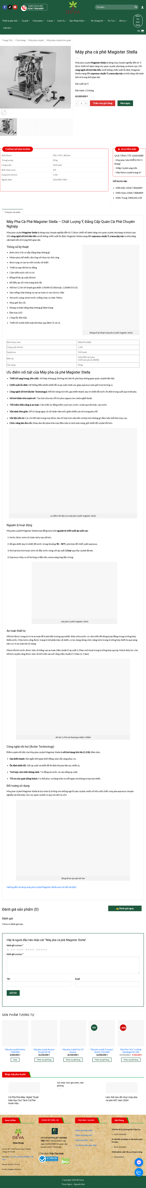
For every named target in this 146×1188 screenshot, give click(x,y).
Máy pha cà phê (36, 40)
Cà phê (25, 21)
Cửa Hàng (20, 40)
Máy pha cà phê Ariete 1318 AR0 (15, 1050)
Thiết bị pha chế (9, 21)
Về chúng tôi (97, 21)
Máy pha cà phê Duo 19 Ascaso (73, 1050)
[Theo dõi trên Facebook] (4, 7)
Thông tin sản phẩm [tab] (12, 212)
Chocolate (38, 21)
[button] (142, 7)
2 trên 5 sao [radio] (12, 950)
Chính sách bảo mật (83, 1135)
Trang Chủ (7, 40)
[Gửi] (136, 7)
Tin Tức (111, 21)
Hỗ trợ (122, 21)
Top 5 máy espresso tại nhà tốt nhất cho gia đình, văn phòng (71, 1082)
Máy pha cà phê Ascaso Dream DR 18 (44, 1050)
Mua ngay (125, 103)
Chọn (15, 1060)
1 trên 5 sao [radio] (7, 950)
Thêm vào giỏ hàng (102, 103)
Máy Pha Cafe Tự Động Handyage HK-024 (130, 1050)
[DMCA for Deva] (65, 1160)
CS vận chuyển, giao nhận (86, 1145)
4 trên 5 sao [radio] (29, 950)
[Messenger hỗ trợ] (139, 1162)
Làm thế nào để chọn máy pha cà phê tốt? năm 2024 (121, 1099)
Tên (8, 979)
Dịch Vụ (61, 21)
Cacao (50, 21)
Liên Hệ (6, 28)
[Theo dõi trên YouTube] (15, 7)
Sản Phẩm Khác (76, 21)
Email (77, 979)
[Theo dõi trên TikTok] (10, 7)
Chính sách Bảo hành (84, 1130)
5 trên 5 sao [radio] (41, 950)
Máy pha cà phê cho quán (59, 40)
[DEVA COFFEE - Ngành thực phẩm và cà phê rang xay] (73, 7)
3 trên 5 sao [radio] (20, 950)
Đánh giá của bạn (15, 945)
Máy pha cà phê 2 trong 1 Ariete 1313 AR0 (102, 1050)
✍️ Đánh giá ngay (125, 908)
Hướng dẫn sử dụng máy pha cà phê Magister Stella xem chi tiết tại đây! (41, 887)
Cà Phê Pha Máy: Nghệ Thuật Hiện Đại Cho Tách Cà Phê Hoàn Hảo (23, 1100)
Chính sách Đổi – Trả (84, 1140)
